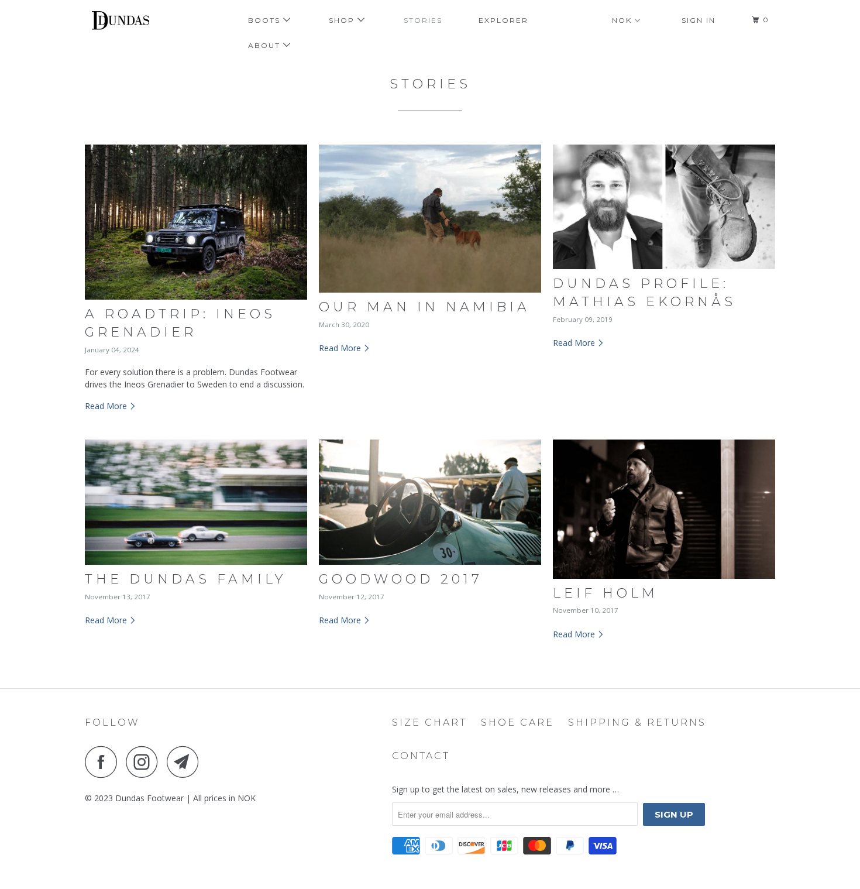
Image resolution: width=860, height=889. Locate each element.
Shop (343, 20)
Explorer (503, 20)
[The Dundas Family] (196, 502)
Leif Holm (605, 593)
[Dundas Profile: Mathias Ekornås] (664, 207)
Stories (423, 20)
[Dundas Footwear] (145, 22)
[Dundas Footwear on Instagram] (145, 762)
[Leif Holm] (664, 509)
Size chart (429, 722)
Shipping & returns (637, 722)
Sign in (698, 20)
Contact (421, 755)
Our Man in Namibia (424, 307)
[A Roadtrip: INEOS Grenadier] (196, 222)
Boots (265, 20)
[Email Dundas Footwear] (186, 762)
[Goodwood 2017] (430, 502)
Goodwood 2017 (401, 579)
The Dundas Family (185, 579)
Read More (107, 405)
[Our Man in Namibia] (430, 219)
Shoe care (517, 722)
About (265, 45)
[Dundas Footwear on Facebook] (104, 762)
